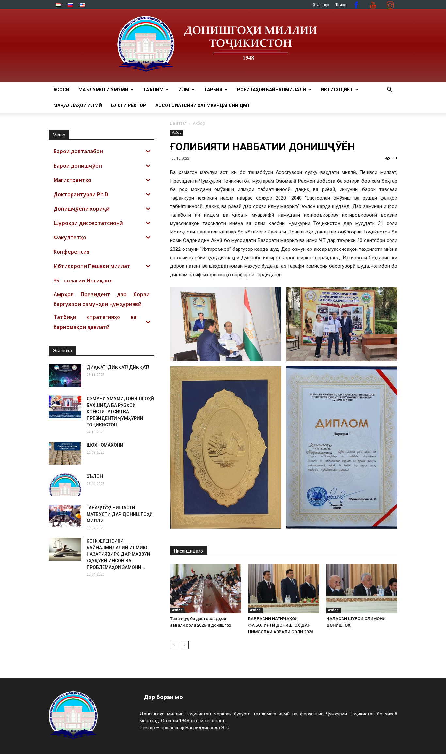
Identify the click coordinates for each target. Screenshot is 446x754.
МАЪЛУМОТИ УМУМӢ (103, 89)
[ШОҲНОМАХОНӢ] (65, 453)
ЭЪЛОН (95, 476)
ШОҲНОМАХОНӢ (105, 445)
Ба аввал (178, 123)
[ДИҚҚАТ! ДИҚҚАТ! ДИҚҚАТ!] (65, 375)
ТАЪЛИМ (153, 89)
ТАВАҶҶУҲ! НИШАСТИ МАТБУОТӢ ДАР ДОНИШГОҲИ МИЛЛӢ (120, 514)
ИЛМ (183, 89)
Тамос (340, 5)
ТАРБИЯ (213, 89)
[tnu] (223, 45)
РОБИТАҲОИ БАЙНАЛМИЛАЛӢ (271, 89)
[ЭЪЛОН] (65, 484)
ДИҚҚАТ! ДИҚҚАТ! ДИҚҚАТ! (118, 367)
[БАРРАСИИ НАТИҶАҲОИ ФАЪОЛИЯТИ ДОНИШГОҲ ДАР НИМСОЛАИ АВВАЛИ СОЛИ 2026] (283, 588)
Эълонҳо (321, 5)
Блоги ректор (128, 105)
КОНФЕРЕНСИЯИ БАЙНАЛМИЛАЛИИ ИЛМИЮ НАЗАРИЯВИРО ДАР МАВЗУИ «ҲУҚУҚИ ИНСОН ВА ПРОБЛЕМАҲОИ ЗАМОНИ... (118, 554)
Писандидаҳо (188, 550)
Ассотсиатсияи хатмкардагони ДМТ (202, 105)
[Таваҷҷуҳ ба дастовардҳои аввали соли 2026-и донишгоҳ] (205, 588)
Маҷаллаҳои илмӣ (77, 105)
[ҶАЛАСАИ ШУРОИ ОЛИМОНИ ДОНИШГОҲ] (361, 588)
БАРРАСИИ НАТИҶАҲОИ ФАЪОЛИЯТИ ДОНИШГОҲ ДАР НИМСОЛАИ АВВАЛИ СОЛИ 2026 (280, 625)
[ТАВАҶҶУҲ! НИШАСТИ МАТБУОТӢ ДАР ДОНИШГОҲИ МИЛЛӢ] (65, 516)
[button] (389, 90)
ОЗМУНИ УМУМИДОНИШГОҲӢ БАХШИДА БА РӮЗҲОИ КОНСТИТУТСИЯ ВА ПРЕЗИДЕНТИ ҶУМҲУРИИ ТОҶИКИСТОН (120, 411)
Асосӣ (61, 89)
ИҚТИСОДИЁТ (337, 89)
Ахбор (176, 132)
